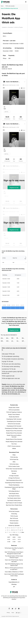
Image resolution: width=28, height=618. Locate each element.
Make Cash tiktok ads (24, 338)
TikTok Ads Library (14, 464)
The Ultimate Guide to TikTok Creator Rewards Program (14, 556)
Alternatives (14, 471)
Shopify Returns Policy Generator (14, 439)
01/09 (8, 541)
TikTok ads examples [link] (10, 6)
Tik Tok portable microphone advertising (13, 359)
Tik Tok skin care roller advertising (11, 364)
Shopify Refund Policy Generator (14, 433)
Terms (13, 612)
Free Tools (14, 444)
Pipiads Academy (14, 523)
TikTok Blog (14, 513)
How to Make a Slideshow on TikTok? (14, 572)
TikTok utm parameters (14, 410)
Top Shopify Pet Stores (14, 496)
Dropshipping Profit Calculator (14, 426)
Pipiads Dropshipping (14, 485)
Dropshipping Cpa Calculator (14, 421)
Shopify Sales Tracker (14, 407)
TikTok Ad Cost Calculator (14, 423)
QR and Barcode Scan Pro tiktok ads (24, 341)
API (14, 586)
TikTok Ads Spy (14, 457)
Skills (14, 462)
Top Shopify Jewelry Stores (14, 498)
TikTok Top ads (14, 516)
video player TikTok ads (8, 354)
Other (22, 532)
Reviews (14, 473)
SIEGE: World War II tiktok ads (14, 338)
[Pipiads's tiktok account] (16, 609)
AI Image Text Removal (14, 478)
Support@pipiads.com (14, 582)
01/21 (8, 539)
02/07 (8, 537)
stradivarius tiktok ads (3, 338)
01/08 (14, 541)
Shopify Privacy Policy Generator (14, 430)
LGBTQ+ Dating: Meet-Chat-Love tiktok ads (14, 341)
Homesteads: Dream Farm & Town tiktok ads (19, 341)
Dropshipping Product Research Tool (14, 482)
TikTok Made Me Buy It (14, 491)
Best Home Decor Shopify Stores (14, 505)
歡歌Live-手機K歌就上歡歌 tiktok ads (19, 338)
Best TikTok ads (14, 518)
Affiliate (14, 448)
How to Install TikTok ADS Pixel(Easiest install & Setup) (14, 574)
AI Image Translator (14, 475)
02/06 (14, 537)
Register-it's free (14, 187)
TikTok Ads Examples (14, 511)
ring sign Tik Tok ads (7, 361)
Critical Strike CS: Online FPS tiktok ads (8, 341)
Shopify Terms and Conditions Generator (14, 436)
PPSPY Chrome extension (14, 446)
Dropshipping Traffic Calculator (14, 419)
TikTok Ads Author (14, 520)
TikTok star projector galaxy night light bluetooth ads (12, 372)
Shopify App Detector (14, 417)
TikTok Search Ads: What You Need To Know (14, 548)
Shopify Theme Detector (14, 414)
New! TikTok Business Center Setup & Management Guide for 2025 (14, 552)
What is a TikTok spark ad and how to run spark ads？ (14, 568)
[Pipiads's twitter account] (12, 609)
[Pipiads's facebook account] (9, 609)
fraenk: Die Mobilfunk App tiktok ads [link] (9, 8)
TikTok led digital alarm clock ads (11, 378)
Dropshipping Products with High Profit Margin (14, 488)
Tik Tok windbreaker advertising (10, 356)
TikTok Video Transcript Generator (14, 468)
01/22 (19, 537)
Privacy (8, 612)
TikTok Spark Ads (14, 459)
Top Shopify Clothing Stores (14, 500)
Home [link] (2, 6)
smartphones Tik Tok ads (8, 369)
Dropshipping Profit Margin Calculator (14, 428)
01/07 (19, 541)
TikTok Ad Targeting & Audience (14, 412)
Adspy (14, 455)
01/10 (19, 539)
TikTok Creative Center (14, 466)
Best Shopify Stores (14, 493)
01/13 (14, 539)
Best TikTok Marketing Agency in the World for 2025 (14, 564)
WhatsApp (14, 584)
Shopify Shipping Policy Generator (14, 441)
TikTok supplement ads (8, 376)
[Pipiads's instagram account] (19, 609)
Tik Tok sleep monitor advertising (11, 366)
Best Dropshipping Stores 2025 (14, 480)
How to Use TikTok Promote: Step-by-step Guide (14, 560)
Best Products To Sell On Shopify (14, 503)
